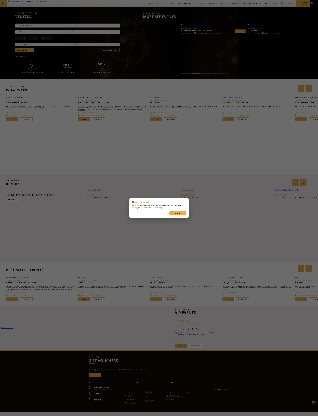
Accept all (178, 213)
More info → (135, 213)
